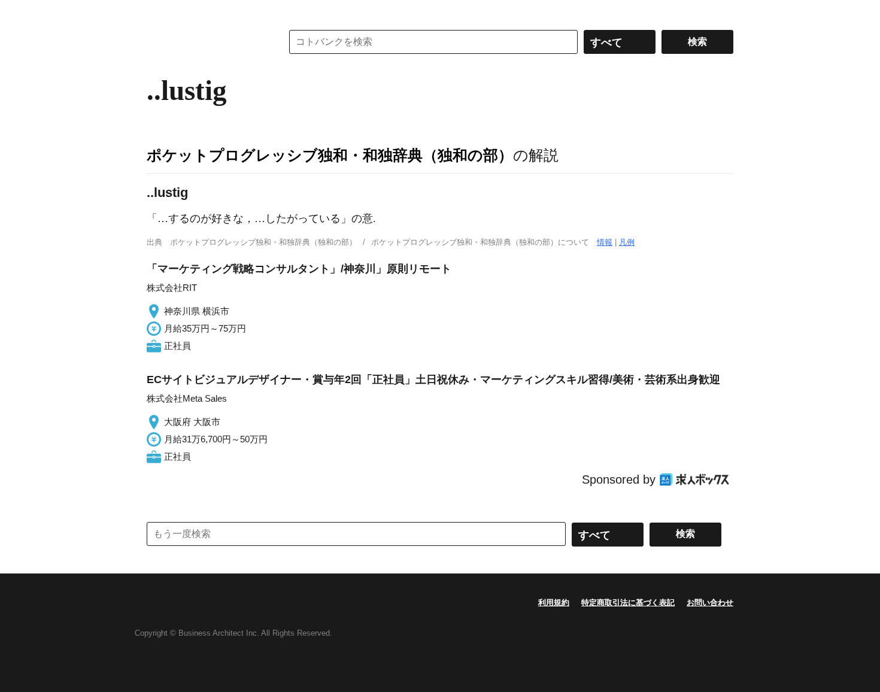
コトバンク (206, 42)
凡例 (627, 242)
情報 (604, 242)
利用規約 (553, 602)
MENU (159, 12)
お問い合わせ (710, 602)
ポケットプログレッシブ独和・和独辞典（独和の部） (330, 155)
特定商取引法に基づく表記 (628, 602)
